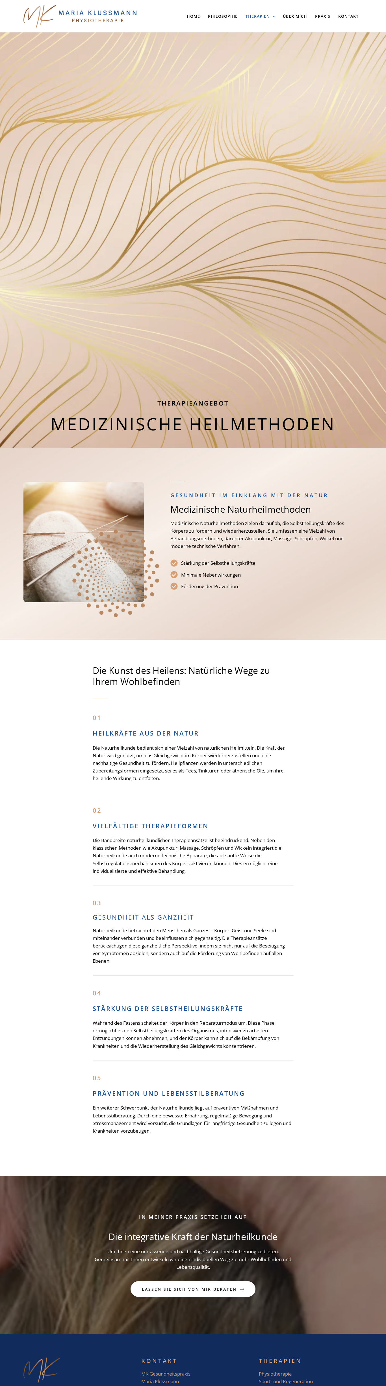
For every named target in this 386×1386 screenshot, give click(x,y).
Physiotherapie (275, 1373)
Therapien (280, 1361)
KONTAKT (159, 1361)
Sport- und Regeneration (286, 1381)
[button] (272, 16)
